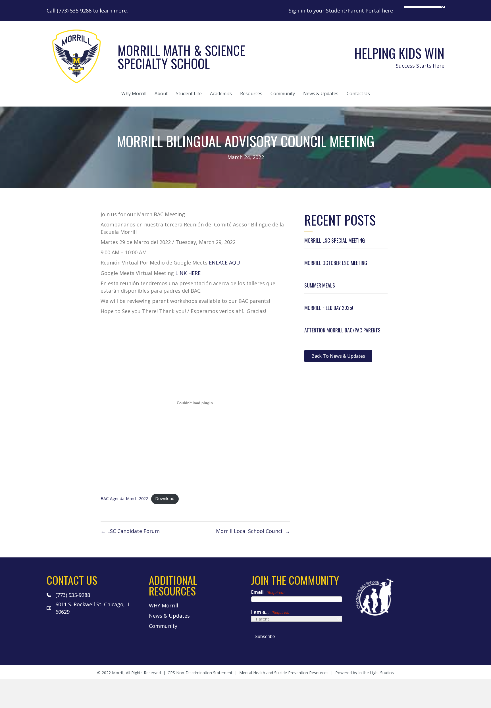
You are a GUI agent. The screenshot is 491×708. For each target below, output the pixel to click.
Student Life (189, 93)
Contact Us (358, 93)
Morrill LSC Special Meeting (334, 240)
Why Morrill (133, 93)
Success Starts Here (420, 65)
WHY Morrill (163, 605)
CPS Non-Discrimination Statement (200, 672)
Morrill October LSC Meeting (335, 262)
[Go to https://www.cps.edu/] (398, 596)
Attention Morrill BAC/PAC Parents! (343, 330)
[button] (338, 356)
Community (283, 93)
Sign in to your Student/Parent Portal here (341, 10)
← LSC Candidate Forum (130, 531)
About (161, 93)
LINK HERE (188, 273)
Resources (251, 93)
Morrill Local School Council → (253, 531)
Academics (221, 93)
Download (164, 498)
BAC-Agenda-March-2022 (124, 498)
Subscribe (265, 636)
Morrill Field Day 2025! (328, 307)
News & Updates (320, 93)
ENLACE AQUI (225, 262)
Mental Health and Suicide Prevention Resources (283, 672)
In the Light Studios (376, 672)
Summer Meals (319, 285)
